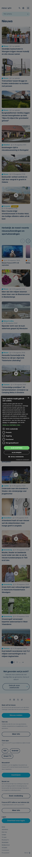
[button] (16, 425)
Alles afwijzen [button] (17, 452)
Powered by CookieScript (22, 459)
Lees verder (21, 422)
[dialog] (16, 428)
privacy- (5, 422)
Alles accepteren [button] (16, 448)
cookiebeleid (13, 422)
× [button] (28, 398)
